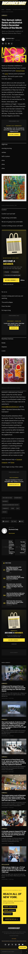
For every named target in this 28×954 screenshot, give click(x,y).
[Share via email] (9, 43)
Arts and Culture (7, 497)
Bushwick (5, 501)
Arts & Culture (5, 864)
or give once (14, 643)
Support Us (14, 328)
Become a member (11, 280)
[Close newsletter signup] (26, 951)
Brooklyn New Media (14, 935)
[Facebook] (19, 944)
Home (3, 9)
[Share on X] (6, 43)
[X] (12, 944)
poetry (4, 511)
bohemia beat (18, 497)
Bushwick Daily (13, 529)
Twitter (12, 462)
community (5, 508)
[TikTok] (8, 944)
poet (18, 508)
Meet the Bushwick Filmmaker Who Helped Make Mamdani (14, 940)
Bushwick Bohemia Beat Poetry (10, 504)
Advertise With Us (14, 484)
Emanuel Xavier (20, 71)
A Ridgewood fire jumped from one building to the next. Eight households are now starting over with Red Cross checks (13, 688)
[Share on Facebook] (3, 43)
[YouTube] (22, 944)
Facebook (19, 459)
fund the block (22, 947)
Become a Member (14, 134)
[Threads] (15, 944)
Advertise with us (11, 919)
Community (8, 9)
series (6, 74)
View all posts (12, 533)
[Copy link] (12, 43)
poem (12, 508)
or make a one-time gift (8, 284)
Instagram (4, 462)
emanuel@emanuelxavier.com (10, 407)
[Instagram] (5, 944)
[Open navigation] (25, 3)
